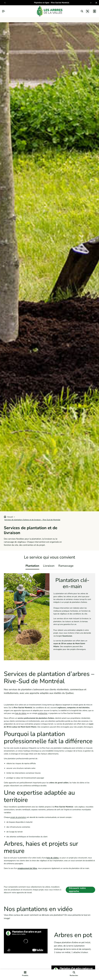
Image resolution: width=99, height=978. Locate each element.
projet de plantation (18, 817)
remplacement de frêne (27, 868)
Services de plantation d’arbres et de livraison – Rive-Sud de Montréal (32, 519)
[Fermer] (95, 2)
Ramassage (65, 566)
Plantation (32, 566)
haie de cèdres (20, 713)
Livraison (49, 566)
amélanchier (42, 713)
